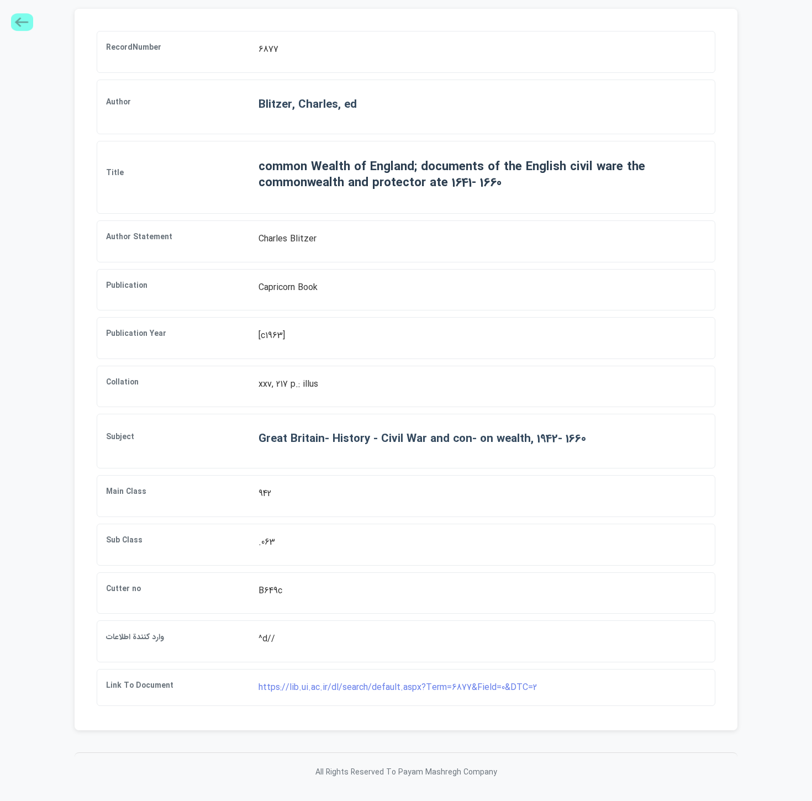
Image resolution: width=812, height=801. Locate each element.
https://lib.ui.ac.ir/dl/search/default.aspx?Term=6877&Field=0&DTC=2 (398, 687)
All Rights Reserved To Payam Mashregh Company (406, 772)
